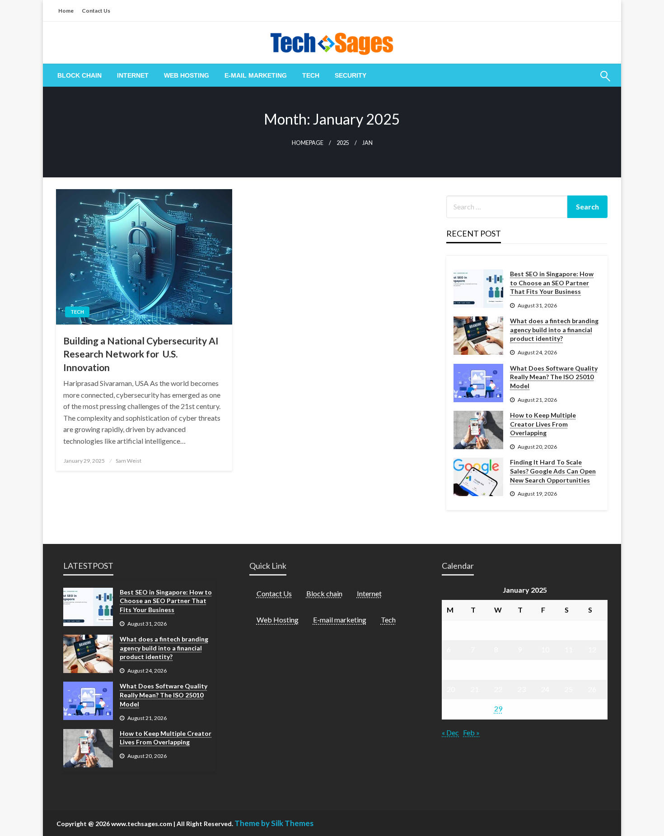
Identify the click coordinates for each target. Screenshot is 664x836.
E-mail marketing (255, 75)
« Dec (450, 732)
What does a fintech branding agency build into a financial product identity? (554, 329)
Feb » (471, 732)
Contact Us (96, 10)
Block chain (79, 75)
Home (66, 10)
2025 (343, 142)
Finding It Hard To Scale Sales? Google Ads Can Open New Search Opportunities (553, 470)
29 (498, 708)
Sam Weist (128, 460)
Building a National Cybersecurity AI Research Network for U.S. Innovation (141, 354)
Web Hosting (186, 75)
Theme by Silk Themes (273, 823)
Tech (310, 75)
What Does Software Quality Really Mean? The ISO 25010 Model (554, 377)
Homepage (307, 142)
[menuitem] (79, 75)
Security (350, 75)
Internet (133, 75)
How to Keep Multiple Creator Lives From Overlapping (543, 424)
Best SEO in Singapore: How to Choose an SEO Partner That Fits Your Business (552, 282)
